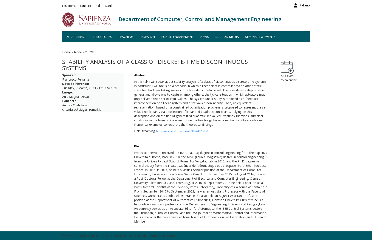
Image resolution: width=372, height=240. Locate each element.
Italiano (304, 5)
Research (147, 37)
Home (66, 52)
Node (78, 52)
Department (75, 37)
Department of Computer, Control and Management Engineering (200, 19)
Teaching (125, 37)
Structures (102, 37)
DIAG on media (227, 37)
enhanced (103, 6)
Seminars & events (260, 37)
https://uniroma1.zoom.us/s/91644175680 (182, 131)
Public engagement (177, 37)
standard (85, 6)
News (204, 37)
